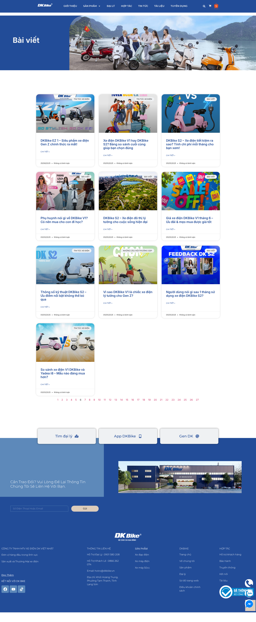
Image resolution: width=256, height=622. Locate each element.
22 (166, 399)
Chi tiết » (45, 152)
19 (149, 399)
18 (144, 399)
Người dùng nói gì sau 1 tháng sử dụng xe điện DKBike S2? (190, 294)
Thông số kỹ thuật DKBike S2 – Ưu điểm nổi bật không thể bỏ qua (63, 295)
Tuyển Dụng (179, 6)
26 (191, 399)
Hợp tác (126, 6)
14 (121, 399)
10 (99, 399)
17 (138, 399)
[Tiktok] (21, 589)
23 (173, 399)
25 (185, 399)
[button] (204, 6)
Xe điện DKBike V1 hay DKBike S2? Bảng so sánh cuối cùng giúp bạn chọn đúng (125, 144)
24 (179, 399)
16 (132, 399)
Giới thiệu (70, 6)
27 (197, 399)
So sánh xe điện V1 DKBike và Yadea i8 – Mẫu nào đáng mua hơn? (63, 373)
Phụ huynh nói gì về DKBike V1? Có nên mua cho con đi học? (64, 220)
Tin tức (143, 6)
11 (105, 399)
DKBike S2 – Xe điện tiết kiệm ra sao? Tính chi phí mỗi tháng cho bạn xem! (190, 144)
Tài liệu (159, 6)
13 (116, 399)
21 (161, 399)
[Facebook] (5, 589)
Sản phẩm (90, 6)
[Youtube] (13, 589)
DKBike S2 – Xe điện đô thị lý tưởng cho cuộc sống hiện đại (125, 220)
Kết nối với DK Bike (13, 581)
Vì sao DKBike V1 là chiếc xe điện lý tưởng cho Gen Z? (127, 294)
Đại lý (111, 6)
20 (155, 399)
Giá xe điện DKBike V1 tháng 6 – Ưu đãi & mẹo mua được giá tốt (189, 220)
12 (110, 399)
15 (127, 399)
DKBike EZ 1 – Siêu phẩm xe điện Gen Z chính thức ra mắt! (65, 142)
